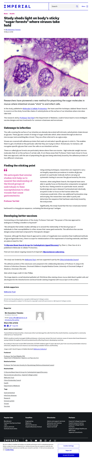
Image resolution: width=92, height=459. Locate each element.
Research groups (52, 425)
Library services (9, 427)
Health (12, 14)
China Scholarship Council (69, 260)
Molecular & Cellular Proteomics (35, 109)
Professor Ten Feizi (27, 118)
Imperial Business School (34, 427)
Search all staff (52, 427)
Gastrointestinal (9, 393)
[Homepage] (26, 6)
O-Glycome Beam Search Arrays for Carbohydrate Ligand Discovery (31, 245)
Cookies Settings (68, 446)
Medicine (28, 423)
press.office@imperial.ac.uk (18, 318)
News (6, 14)
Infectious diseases (10, 395)
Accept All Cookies (68, 455)
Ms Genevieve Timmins (13, 29)
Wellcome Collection (40, 349)
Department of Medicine (12, 386)
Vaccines (7, 406)
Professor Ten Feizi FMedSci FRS (14, 356)
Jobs (5, 425)
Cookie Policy (9, 450)
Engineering (29, 421)
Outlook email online (10, 428)
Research (7, 398)
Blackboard (7, 421)
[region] (46, 450)
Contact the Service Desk (12, 423)
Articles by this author (12, 320)
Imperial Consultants (75, 432)
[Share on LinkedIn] (8, 326)
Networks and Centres (54, 423)
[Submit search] (77, 6)
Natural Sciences (31, 425)
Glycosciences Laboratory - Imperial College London (20, 375)
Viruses (6, 403)
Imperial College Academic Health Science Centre (77, 422)
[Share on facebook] (5, 326)
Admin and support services (56, 421)
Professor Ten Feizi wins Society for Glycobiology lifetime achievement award (29, 365)
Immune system (9, 401)
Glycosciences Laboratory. (54, 252)
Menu (83, 6)
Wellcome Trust (30, 260)
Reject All (68, 450)
